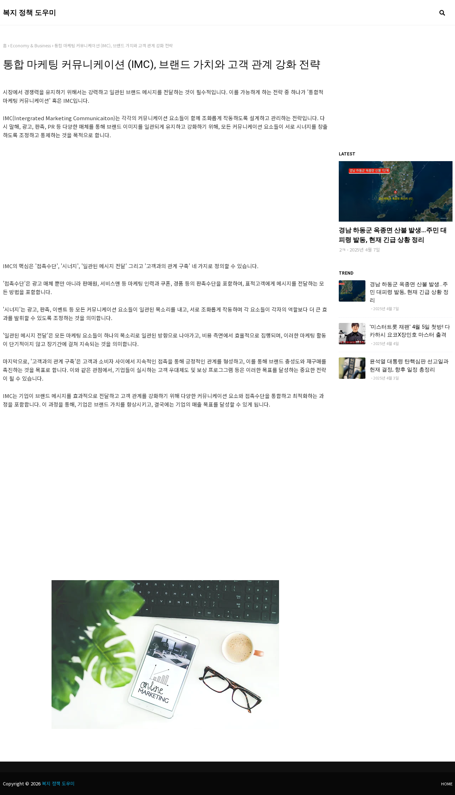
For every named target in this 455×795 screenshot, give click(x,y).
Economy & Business (30, 45)
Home (447, 783)
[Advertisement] (165, 198)
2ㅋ (342, 249)
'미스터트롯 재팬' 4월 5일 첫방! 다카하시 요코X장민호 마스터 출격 (410, 331)
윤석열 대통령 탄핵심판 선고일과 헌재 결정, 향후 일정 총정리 (409, 365)
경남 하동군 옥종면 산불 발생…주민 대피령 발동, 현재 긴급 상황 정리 (393, 234)
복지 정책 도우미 (29, 12)
